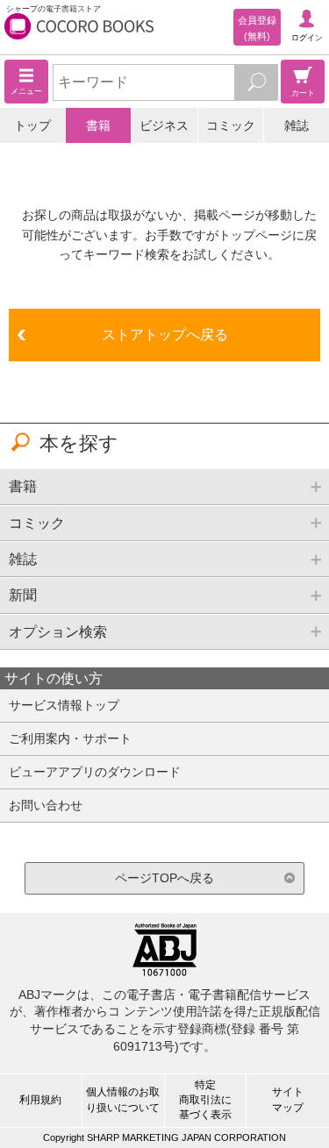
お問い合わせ (45, 805)
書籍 (98, 125)
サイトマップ (288, 1099)
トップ (32, 125)
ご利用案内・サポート (70, 738)
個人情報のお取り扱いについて (123, 1099)
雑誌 (296, 125)
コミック (230, 125)
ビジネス (164, 125)
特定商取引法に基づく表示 (205, 1100)
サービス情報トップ (64, 705)
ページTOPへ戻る (164, 878)
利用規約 (40, 1100)
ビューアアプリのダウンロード (95, 772)
